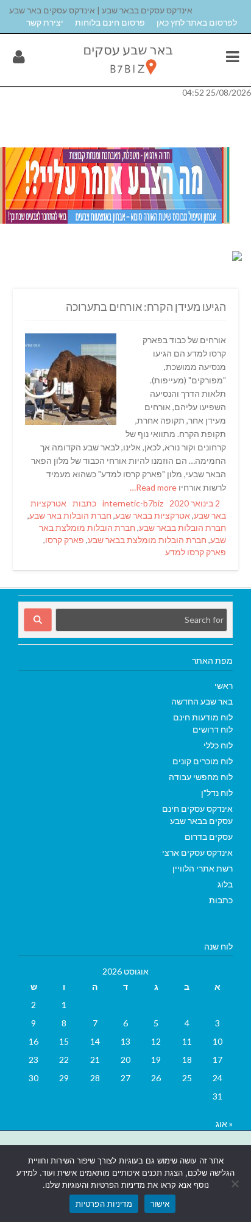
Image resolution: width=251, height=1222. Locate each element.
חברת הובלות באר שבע (70, 515)
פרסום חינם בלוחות (110, 22)
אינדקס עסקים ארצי (197, 852)
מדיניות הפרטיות (104, 1204)
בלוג (225, 884)
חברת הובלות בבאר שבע (182, 527)
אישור (159, 1204)
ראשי (223, 685)
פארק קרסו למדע (195, 552)
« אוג (224, 1123)
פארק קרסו (64, 540)
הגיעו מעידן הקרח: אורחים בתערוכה (146, 306)
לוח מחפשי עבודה (201, 777)
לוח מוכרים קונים (202, 761)
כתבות (84, 503)
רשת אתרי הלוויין (202, 868)
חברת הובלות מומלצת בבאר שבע (147, 540)
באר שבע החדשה (202, 701)
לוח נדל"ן (217, 792)
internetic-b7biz (132, 503)
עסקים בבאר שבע (201, 820)
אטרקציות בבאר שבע (152, 515)
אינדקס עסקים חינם (197, 808)
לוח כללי (218, 745)
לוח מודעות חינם (203, 717)
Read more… (154, 487)
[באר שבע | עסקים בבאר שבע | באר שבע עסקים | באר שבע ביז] (127, 78)
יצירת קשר (44, 22)
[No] (236, 1184)
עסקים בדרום (209, 836)
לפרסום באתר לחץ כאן (197, 22)
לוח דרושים (213, 729)
